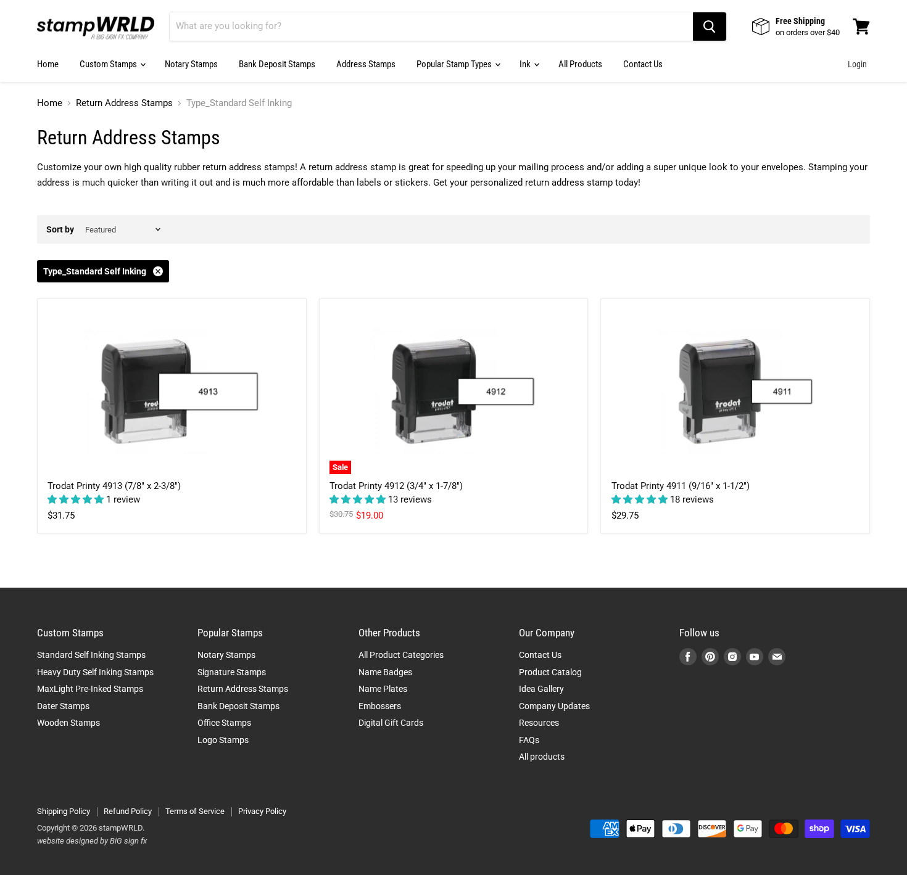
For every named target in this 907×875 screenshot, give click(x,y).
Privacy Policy (262, 811)
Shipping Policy (63, 811)
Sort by (60, 229)
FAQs (529, 740)
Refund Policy (128, 811)
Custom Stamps (109, 64)
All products (542, 757)
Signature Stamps (231, 672)
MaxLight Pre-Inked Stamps (90, 689)
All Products (580, 64)
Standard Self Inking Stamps (91, 655)
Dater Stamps (63, 706)
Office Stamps (224, 723)
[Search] (709, 26)
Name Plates (382, 689)
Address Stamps (366, 64)
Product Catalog (550, 672)
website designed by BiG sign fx (92, 840)
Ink (526, 64)
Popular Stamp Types (455, 64)
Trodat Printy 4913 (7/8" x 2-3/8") (114, 485)
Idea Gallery (541, 689)
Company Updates (554, 706)
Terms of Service (195, 811)
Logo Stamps (223, 740)
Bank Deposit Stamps (277, 64)
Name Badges (385, 672)
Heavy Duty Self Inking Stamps (95, 672)
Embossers (379, 706)
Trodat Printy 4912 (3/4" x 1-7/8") (396, 485)
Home (48, 64)
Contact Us (643, 64)
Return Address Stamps (124, 103)
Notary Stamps (191, 64)
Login (857, 64)
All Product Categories (401, 655)
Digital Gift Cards (390, 723)
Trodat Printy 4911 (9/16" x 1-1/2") (680, 485)
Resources (539, 723)
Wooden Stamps (68, 723)
